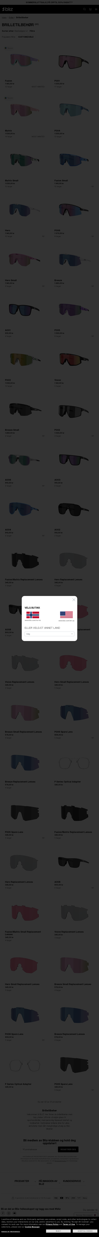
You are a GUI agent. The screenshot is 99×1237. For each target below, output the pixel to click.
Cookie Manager (32, 1227)
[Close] (74, 599)
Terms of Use (69, 1224)
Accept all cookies (85, 1231)
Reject (58, 1231)
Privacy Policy (52, 1224)
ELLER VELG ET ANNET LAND (42, 628)
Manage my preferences (10, 1231)
